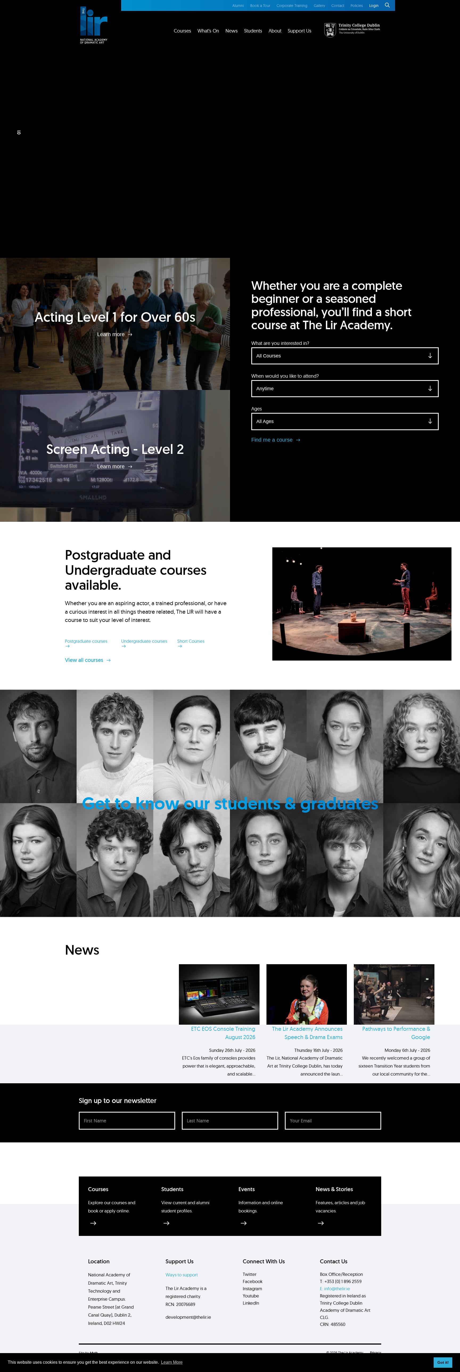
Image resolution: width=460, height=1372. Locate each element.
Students (253, 31)
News (231, 31)
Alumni (238, 5)
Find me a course (272, 440)
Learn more (111, 334)
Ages (256, 409)
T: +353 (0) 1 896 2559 (341, 1281)
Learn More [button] (172, 1362)
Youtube (251, 1295)
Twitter (249, 1274)
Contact (337, 5)
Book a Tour (260, 5)
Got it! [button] (443, 1362)
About (275, 31)
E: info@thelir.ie (335, 1288)
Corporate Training (292, 5)
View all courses (85, 660)
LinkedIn (251, 1303)
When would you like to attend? (285, 376)
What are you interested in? (280, 343)
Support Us (299, 31)
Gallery (319, 5)
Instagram (252, 1288)
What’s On (208, 31)
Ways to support (182, 1274)
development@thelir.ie (188, 1317)
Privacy (375, 1352)
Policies (357, 5)
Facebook (252, 1281)
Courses (182, 31)
